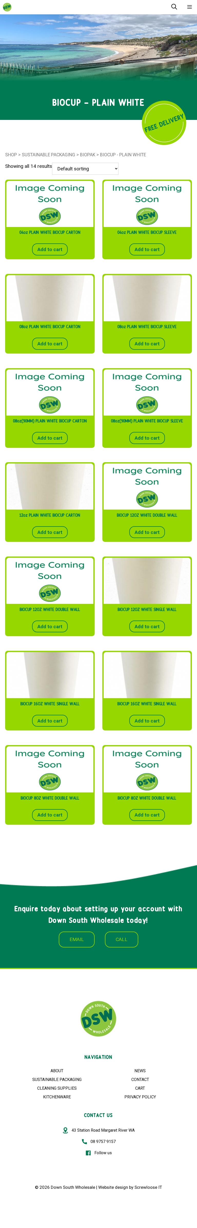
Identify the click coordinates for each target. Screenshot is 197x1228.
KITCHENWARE (57, 1097)
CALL (121, 939)
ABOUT (57, 1070)
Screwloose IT (148, 1187)
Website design (113, 1187)
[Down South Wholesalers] (7, 7)
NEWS (140, 1070)
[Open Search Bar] (174, 7)
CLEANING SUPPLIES (57, 1088)
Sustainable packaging (48, 154)
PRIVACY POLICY (140, 1097)
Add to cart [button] (49, 249)
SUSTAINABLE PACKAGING (57, 1079)
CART (140, 1088)
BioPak (87, 154)
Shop (11, 154)
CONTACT (140, 1079)
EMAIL (77, 939)
